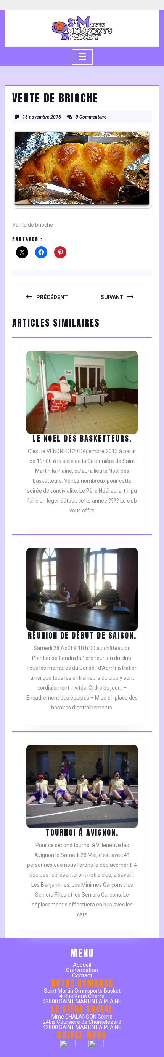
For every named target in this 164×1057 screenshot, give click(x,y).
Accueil (82, 964)
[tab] (82, 57)
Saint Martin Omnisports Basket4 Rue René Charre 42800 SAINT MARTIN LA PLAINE (82, 996)
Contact (82, 975)
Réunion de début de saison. (82, 635)
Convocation (82, 970)
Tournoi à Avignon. (82, 832)
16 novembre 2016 (42, 117)
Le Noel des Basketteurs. (82, 438)
